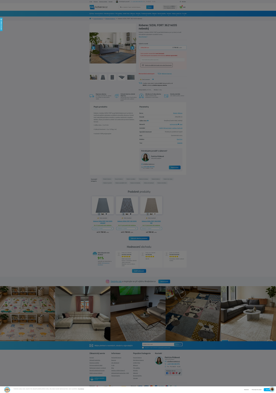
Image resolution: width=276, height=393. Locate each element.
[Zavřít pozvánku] (272, 371)
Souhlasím (268, 389)
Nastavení (246, 389)
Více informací (81, 388)
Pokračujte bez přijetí (257, 389)
